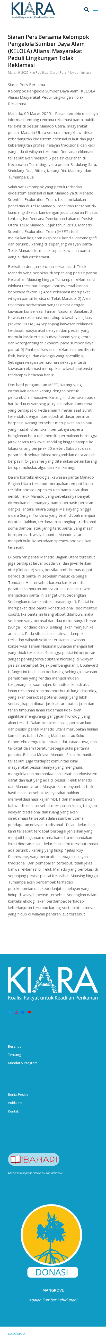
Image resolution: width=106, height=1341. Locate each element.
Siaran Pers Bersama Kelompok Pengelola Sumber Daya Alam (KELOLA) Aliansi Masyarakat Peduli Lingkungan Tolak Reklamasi (48, 51)
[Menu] (95, 10)
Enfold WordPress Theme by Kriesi (52, 1334)
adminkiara (83, 72)
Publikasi (42, 72)
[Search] (84, 10)
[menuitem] (84, 10)
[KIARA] (44, 10)
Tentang (14, 1054)
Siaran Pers (58, 72)
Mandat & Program (22, 1062)
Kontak (13, 1111)
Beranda (15, 1046)
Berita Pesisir (18, 1094)
